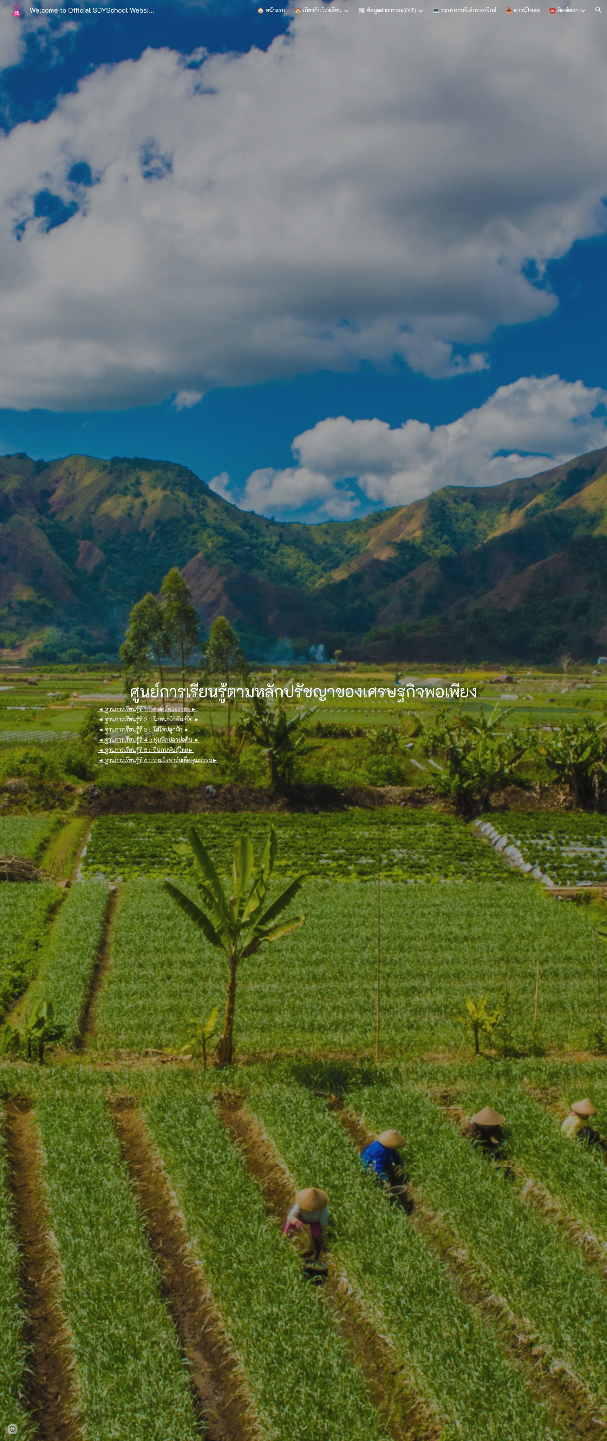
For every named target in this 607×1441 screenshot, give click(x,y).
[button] (598, 9)
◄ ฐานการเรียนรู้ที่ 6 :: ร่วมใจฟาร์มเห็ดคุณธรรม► (158, 760)
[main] (303, 691)
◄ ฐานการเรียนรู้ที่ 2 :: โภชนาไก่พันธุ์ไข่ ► (149, 719)
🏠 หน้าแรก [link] (271, 10)
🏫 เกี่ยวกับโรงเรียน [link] (318, 10)
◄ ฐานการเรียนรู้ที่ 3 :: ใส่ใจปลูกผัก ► (143, 729)
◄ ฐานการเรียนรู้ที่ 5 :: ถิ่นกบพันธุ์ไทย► (146, 749)
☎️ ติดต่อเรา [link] (564, 10)
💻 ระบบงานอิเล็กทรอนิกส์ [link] (464, 10)
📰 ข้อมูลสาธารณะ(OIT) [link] (387, 10)
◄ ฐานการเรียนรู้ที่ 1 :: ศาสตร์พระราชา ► (147, 709)
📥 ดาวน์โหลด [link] (522, 10)
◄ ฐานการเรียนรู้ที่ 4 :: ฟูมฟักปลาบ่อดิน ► (149, 739)
